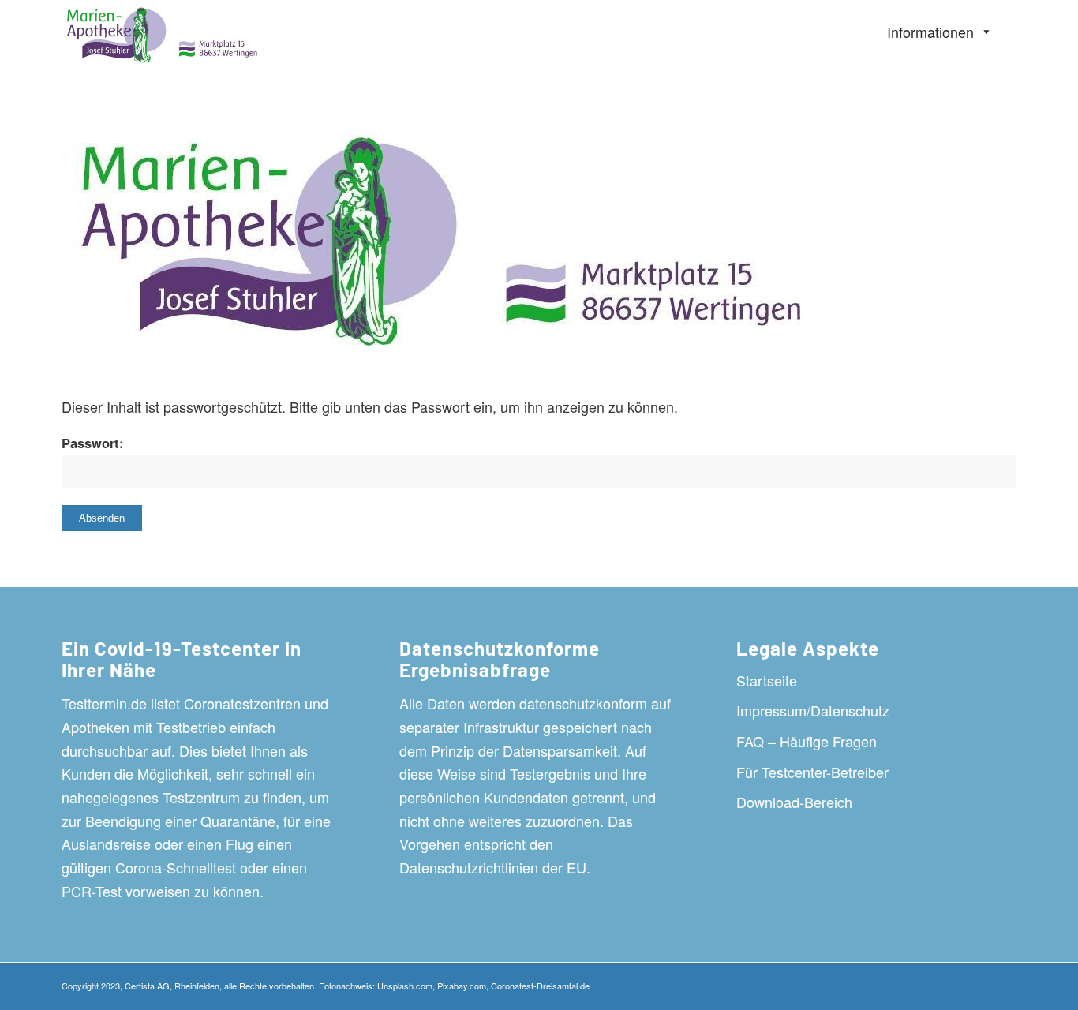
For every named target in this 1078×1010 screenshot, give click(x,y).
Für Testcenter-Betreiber (812, 771)
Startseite (766, 680)
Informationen (930, 31)
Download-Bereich (794, 801)
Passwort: (93, 442)
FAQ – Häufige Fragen (806, 741)
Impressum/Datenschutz (812, 710)
